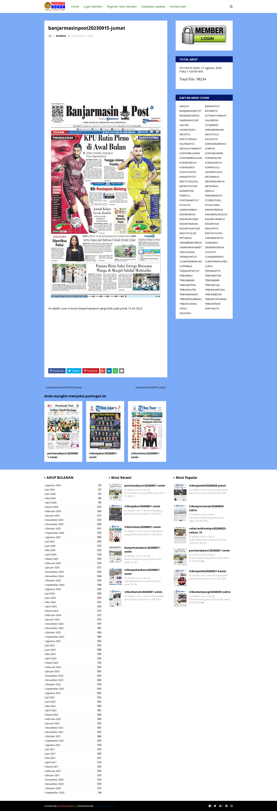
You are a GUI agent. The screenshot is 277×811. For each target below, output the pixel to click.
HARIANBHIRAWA (214, 129)
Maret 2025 (73, 558)
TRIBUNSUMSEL (188, 303)
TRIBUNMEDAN (213, 294)
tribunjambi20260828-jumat (207, 485)
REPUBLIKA (186, 238)
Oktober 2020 (73, 788)
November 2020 (73, 784)
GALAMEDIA (211, 120)
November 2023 (73, 628)
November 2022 (73, 680)
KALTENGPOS (187, 143)
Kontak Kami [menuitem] (178, 6)
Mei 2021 (73, 758)
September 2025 (73, 533)
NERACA (209, 191)
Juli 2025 (73, 541)
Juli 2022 (73, 697)
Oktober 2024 (73, 580)
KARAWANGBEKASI (215, 143)
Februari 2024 (73, 615)
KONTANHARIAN (214, 153)
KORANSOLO (212, 167)
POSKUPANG (212, 205)
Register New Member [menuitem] (122, 6)
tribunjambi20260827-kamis (207, 571)
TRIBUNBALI (186, 275)
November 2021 (73, 732)
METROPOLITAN (188, 186)
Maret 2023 (73, 662)
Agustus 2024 (73, 589)
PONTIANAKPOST (189, 200)
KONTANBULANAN (190, 153)
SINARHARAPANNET (191, 247)
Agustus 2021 (73, 745)
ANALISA (184, 106)
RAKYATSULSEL (188, 233)
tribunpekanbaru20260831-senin (142, 572)
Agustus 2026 (73, 485)
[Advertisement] (105, 68)
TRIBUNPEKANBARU (191, 299)
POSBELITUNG (213, 200)
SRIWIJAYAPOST (188, 256)
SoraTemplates (66, 806)
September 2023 (73, 636)
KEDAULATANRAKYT (191, 148)
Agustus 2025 (73, 537)
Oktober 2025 (73, 528)
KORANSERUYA (188, 162)
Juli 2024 (73, 593)
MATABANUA (212, 176)
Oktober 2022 (73, 684)
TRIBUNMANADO (189, 294)
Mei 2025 (73, 550)
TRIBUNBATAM (213, 275)
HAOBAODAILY (188, 129)
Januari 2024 (73, 619)
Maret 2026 (73, 507)
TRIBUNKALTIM (188, 289)
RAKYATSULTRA (213, 233)
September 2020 (73, 792)
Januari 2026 (73, 515)
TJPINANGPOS (213, 271)
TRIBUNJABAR (187, 280)
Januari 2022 (73, 723)
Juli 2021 (73, 749)
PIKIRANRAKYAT (214, 195)
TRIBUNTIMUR (212, 303)
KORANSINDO (187, 167)
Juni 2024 (73, 597)
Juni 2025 (73, 546)
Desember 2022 (73, 675)
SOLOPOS (210, 252)
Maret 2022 (73, 714)
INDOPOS (185, 134)
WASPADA (185, 313)
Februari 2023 (73, 667)
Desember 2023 (73, 623)
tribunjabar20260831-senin (142, 506)
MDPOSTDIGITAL (189, 181)
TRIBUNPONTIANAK (215, 299)
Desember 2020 (73, 779)
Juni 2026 (73, 494)
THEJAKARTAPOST (190, 271)
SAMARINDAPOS (214, 238)
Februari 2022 (73, 719)
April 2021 (73, 762)
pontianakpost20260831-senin (144, 485)
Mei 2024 (73, 602)
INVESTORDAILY (188, 139)
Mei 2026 (73, 498)
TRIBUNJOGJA (212, 285)
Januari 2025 (73, 567)
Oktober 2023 (73, 632)
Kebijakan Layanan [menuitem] (153, 6)
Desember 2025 (73, 520)
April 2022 (73, 710)
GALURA (184, 125)
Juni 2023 (73, 649)
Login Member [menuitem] (93, 6)
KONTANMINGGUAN (191, 158)
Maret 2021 (73, 766)
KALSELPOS (211, 139)
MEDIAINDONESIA (215, 181)
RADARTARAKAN (189, 223)
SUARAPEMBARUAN (191, 261)
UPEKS (183, 308)
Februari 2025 (73, 563)
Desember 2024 (73, 571)
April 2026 (73, 502)
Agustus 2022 (73, 693)
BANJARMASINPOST (190, 111)
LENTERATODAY (214, 172)
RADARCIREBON (214, 209)
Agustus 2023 (73, 641)
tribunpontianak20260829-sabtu (206, 508)
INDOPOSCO (212, 134)
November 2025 (73, 524)
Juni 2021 (73, 753)
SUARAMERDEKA (214, 256)
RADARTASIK (212, 223)
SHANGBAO (211, 242)
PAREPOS (185, 195)
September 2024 (73, 584)
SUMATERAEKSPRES (216, 261)
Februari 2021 (73, 771)
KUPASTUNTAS (188, 172)
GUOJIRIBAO (212, 125)
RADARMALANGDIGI (216, 214)
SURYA (209, 266)
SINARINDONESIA (214, 247)
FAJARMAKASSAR (189, 120)
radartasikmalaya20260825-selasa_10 (207, 530)
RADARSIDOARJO (189, 219)
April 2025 (73, 554)
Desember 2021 (73, 727)
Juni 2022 (73, 701)
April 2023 (73, 658)
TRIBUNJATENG (188, 285)
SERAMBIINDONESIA (191, 242)
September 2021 (73, 740)
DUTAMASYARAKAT (215, 115)
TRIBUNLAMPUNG (215, 289)
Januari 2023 (73, 671)
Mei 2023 (73, 654)
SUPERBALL (186, 266)
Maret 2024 (73, 610)
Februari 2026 (73, 511)
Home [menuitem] (75, 6)
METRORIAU (211, 186)
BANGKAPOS (212, 106)
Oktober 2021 (73, 736)
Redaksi (61, 35)
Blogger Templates (104, 806)
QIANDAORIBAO (188, 209)
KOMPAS (210, 148)
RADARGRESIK (188, 214)
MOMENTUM (187, 191)
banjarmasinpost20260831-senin (142, 549)
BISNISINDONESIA (189, 115)
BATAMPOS (211, 111)
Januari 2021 (73, 775)
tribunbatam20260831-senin (143, 592)
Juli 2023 (73, 645)
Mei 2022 (73, 706)
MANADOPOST (188, 176)
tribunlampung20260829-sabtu (209, 592)
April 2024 (73, 606)
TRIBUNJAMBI (212, 280)
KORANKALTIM (213, 158)
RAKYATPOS (212, 228)
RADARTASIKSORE (190, 228)
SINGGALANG (187, 252)
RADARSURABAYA (215, 219)
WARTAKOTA (212, 308)
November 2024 (73, 576)
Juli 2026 (73, 489)
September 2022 (73, 688)
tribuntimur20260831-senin (142, 527)
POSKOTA (185, 205)
